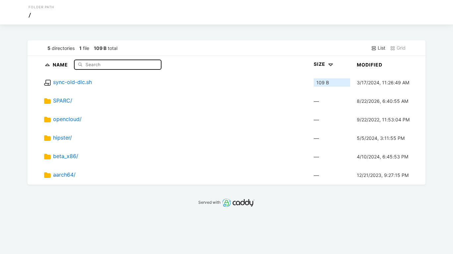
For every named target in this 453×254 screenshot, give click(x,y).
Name (61, 64)
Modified (369, 64)
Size (320, 64)
